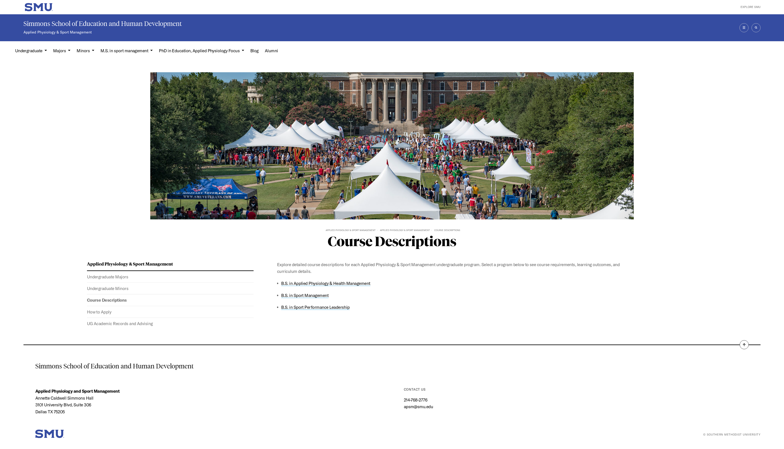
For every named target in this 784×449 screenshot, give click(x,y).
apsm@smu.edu (418, 406)
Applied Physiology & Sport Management (57, 32)
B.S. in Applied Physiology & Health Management (325, 283)
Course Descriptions (107, 300)
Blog (254, 50)
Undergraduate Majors (107, 276)
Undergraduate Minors (108, 288)
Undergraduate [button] (29, 50)
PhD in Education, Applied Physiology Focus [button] (200, 50)
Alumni (271, 50)
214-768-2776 (416, 399)
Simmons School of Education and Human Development (102, 24)
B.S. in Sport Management (305, 295)
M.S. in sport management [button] (124, 50)
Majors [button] (60, 50)
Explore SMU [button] (751, 7)
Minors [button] (84, 50)
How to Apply (99, 312)
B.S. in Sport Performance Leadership (315, 307)
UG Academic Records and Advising (120, 323)
